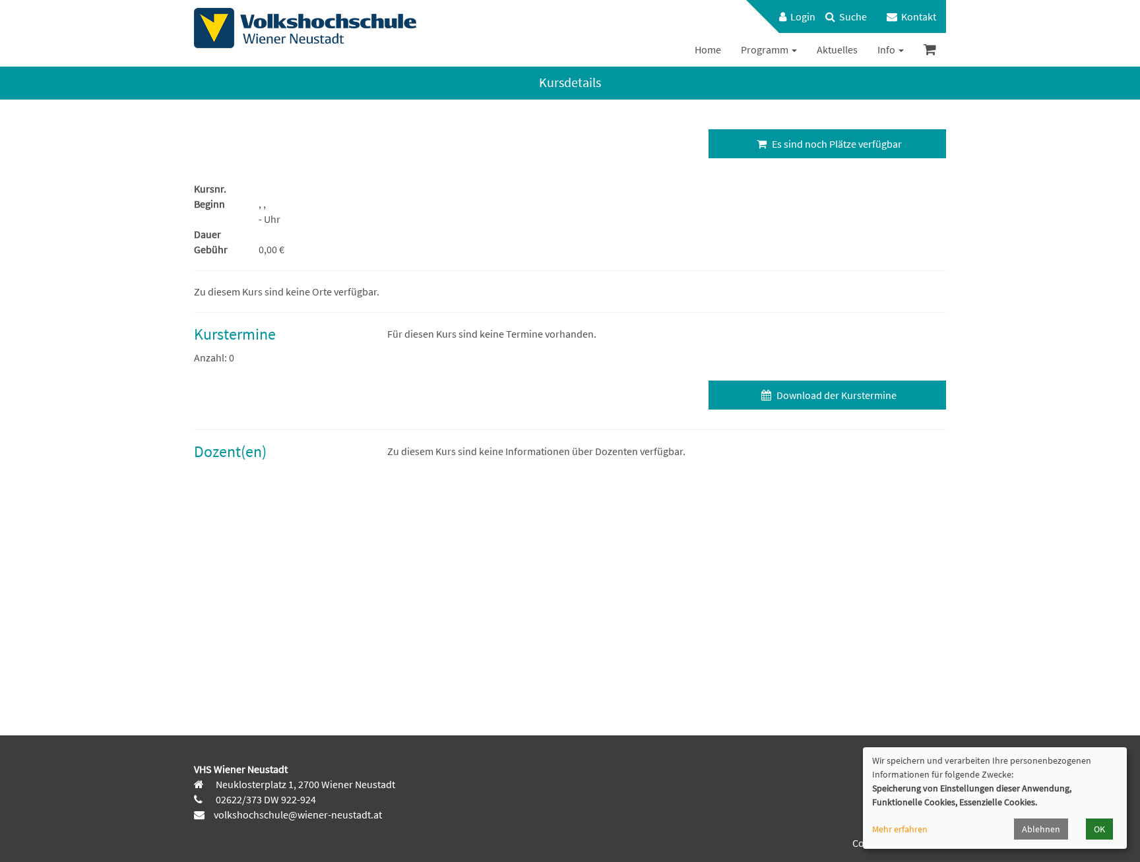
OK (1099, 829)
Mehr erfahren (900, 829)
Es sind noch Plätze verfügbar (836, 143)
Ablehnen (1041, 829)
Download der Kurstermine (836, 395)
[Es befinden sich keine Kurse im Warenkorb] (930, 50)
